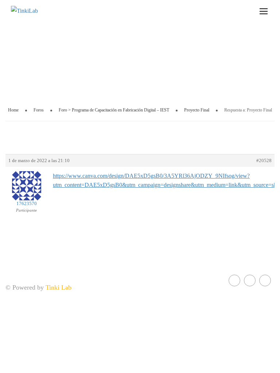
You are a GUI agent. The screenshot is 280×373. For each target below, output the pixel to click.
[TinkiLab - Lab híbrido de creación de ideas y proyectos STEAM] (47, 10)
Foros (39, 110)
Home (13, 110)
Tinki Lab (58, 287)
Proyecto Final (196, 110)
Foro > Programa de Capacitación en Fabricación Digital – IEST (114, 110)
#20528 (264, 160)
